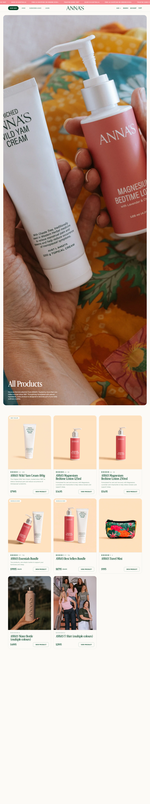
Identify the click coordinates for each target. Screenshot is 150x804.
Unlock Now (75, 412)
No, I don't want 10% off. (75, 417)
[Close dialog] (146, 3)
